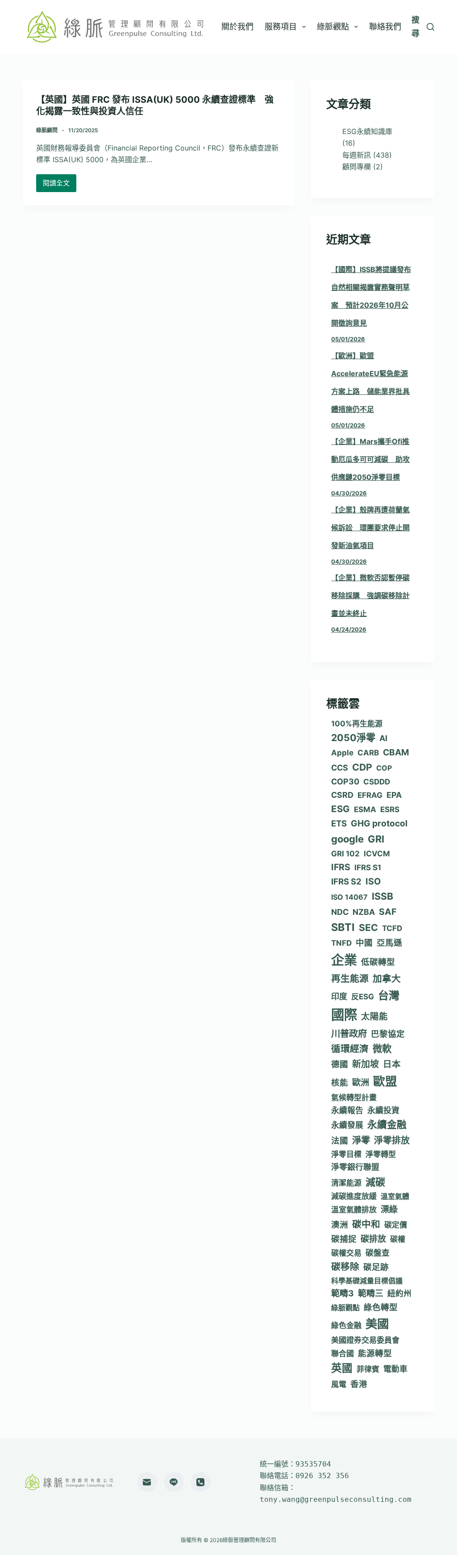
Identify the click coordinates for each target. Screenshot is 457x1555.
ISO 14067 (349, 897)
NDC (340, 912)
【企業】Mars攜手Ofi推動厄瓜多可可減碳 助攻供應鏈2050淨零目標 (370, 459)
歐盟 (385, 1081)
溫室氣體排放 (354, 1209)
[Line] (174, 1482)
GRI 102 (345, 853)
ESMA (365, 809)
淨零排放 (392, 1140)
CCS (339, 767)
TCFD (392, 928)
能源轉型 (375, 1353)
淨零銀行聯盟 (355, 1167)
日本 (392, 1064)
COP (384, 767)
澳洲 (339, 1224)
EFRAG (369, 795)
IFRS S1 (367, 867)
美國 (377, 1323)
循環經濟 (350, 1048)
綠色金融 (346, 1325)
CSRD (342, 795)
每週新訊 (356, 155)
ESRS (389, 809)
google (347, 839)
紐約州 (399, 1293)
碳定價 (395, 1224)
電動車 (395, 1369)
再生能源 (350, 978)
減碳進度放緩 (354, 1196)
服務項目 (281, 26)
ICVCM (377, 853)
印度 (339, 996)
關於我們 (237, 26)
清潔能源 (346, 1182)
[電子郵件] (147, 1482)
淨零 (361, 1140)
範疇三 (370, 1293)
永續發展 (347, 1125)
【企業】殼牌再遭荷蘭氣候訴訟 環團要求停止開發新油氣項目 (370, 527)
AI (383, 738)
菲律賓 (368, 1369)
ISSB (382, 896)
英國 (342, 1368)
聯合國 (342, 1353)
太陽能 (374, 1016)
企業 (344, 960)
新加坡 (365, 1064)
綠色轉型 (381, 1307)
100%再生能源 (356, 723)
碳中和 (366, 1224)
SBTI (343, 927)
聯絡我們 (385, 26)
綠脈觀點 (333, 26)
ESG (340, 808)
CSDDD (376, 781)
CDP (362, 767)
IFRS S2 (346, 881)
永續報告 (347, 1110)
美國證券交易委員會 (365, 1340)
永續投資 (383, 1110)
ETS (339, 823)
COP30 (345, 781)
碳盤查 (378, 1252)
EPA (394, 795)
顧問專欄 (356, 166)
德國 (339, 1064)
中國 (364, 942)
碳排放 (373, 1238)
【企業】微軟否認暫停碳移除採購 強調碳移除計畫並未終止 (370, 595)
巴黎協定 (388, 1034)
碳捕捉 (344, 1239)
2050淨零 (353, 737)
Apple (342, 752)
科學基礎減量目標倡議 (367, 1280)
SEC (368, 927)
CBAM (396, 752)
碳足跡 (376, 1267)
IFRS (340, 867)
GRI (376, 839)
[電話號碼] (201, 1482)
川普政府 (349, 1033)
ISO (373, 881)
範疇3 (342, 1293)
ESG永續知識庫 (367, 131)
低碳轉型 (378, 962)
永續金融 (387, 1124)
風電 (338, 1384)
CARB (368, 752)
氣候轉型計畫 (354, 1097)
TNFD (341, 943)
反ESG (362, 996)
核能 (339, 1082)
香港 (358, 1384)
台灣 (388, 995)
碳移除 (345, 1266)
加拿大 (387, 978)
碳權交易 (346, 1253)
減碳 (375, 1182)
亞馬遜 (389, 942)
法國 (339, 1140)
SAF (387, 911)
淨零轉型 (381, 1154)
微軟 (382, 1048)
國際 (344, 1015)
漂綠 (389, 1209)
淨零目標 (346, 1154)
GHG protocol (379, 823)
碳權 (397, 1239)
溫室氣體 (395, 1196)
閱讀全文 (59, 185)
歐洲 (360, 1082)
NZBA (364, 912)
